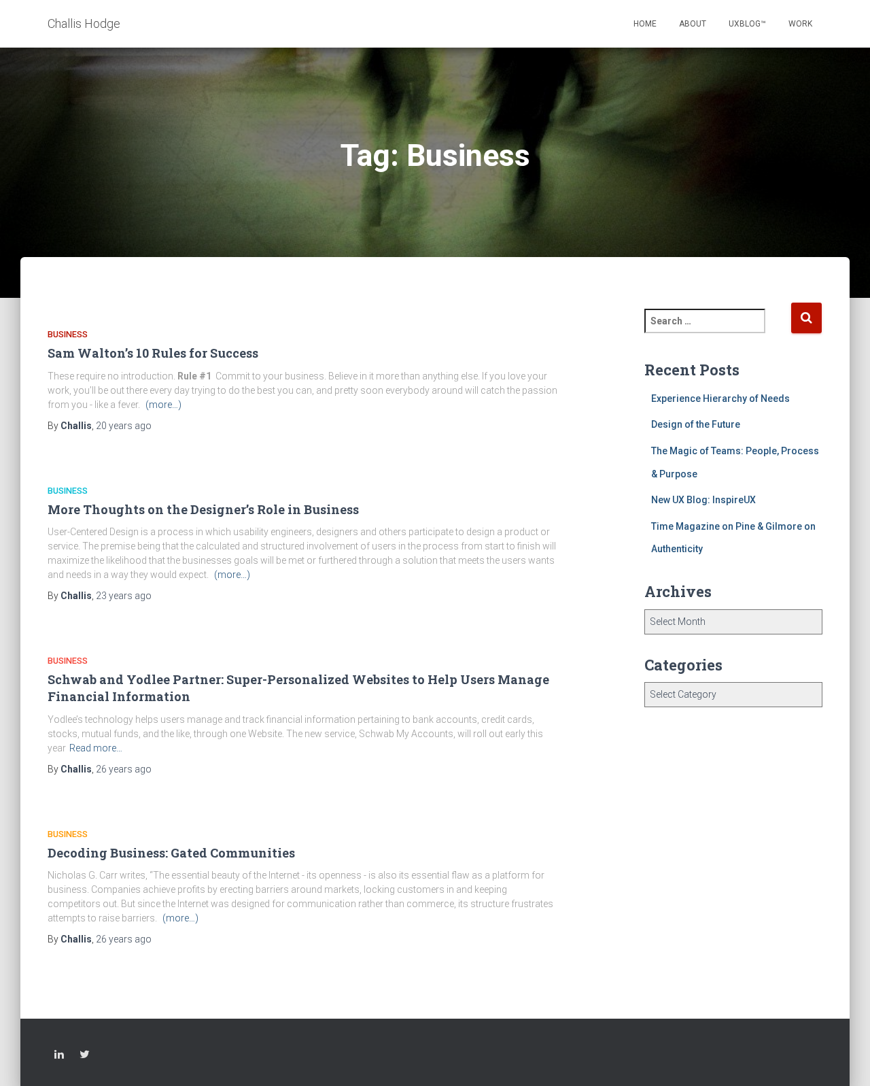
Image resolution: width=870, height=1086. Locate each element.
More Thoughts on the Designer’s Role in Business (203, 509)
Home (645, 24)
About (692, 24)
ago (124, 425)
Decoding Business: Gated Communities (171, 853)
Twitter (85, 1056)
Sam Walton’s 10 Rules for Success (153, 353)
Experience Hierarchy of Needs (720, 398)
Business (68, 334)
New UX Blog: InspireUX (703, 499)
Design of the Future (695, 424)
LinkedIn (59, 1056)
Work (800, 24)
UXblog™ (747, 24)
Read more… (95, 748)
